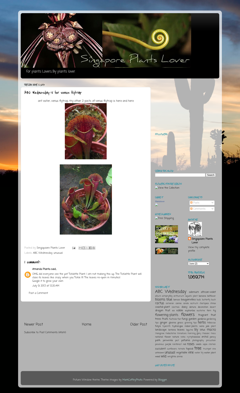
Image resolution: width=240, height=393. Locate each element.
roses (190, 344)
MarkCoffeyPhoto (132, 380)
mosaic (206, 333)
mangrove (159, 333)
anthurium (179, 296)
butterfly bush (209, 299)
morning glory (194, 333)
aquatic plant (191, 296)
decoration (203, 307)
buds (199, 299)
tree (197, 348)
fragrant (203, 315)
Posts (195, 203)
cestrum (194, 303)
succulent (160, 349)
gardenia (201, 319)
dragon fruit (162, 310)
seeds (199, 344)
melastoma (170, 333)
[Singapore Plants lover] (156, 205)
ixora (201, 326)
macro (211, 329)
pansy (213, 337)
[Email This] (80, 248)
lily (196, 329)
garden (193, 319)
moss (213, 333)
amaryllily (167, 296)
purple (168, 344)
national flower (163, 337)
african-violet (208, 292)
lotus (202, 330)
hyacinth (166, 326)
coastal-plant (162, 307)
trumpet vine (209, 349)
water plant (210, 352)
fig (214, 310)
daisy (184, 307)
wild (163, 356)
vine (191, 352)
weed (157, 356)
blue (169, 299)
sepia (205, 344)
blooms (160, 299)
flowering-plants (166, 315)
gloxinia (172, 322)
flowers (188, 315)
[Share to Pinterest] (93, 248)
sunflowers (172, 349)
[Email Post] (73, 248)
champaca (204, 303)
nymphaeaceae (193, 337)
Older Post (138, 324)
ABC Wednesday (42, 253)
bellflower (211, 296)
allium (158, 296)
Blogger (162, 380)
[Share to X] (87, 248)
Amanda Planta (41, 269)
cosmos (176, 307)
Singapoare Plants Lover (202, 240)
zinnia (180, 356)
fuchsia (173, 319)
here (119, 101)
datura (192, 307)
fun (179, 319)
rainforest (177, 344)
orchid (205, 337)
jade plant (211, 326)
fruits (165, 319)
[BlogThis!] (83, 248)
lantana (172, 330)
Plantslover (160, 201)
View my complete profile (198, 249)
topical (189, 349)
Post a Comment (38, 293)
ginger (163, 323)
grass (180, 322)
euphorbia (190, 310)
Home (86, 324)
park (157, 340)
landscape (161, 330)
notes (183, 337)
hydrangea (177, 326)
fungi (185, 319)
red (184, 344)
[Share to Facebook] (90, 248)
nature (175, 337)
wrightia (171, 356)
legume (189, 330)
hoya (158, 326)
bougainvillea (188, 300)
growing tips (191, 322)
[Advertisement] (86, 312)
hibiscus (211, 322)
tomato (181, 349)
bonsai (176, 299)
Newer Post (33, 324)
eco (173, 310)
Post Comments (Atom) (53, 332)
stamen (212, 344)
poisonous (159, 344)
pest (177, 340)
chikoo (213, 303)
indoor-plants (191, 326)
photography (198, 340)
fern (209, 310)
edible (179, 310)
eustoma (201, 310)
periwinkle (168, 340)
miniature (181, 333)
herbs (202, 322)
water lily (199, 352)
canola (186, 303)
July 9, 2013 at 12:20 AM (45, 286)
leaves (180, 330)
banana (202, 296)
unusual (58, 253)
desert (213, 307)
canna (178, 303)
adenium (194, 292)
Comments (199, 209)
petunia (185, 340)
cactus (159, 303)
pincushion (211, 340)
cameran (170, 303)
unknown (159, 352)
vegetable (181, 353)
